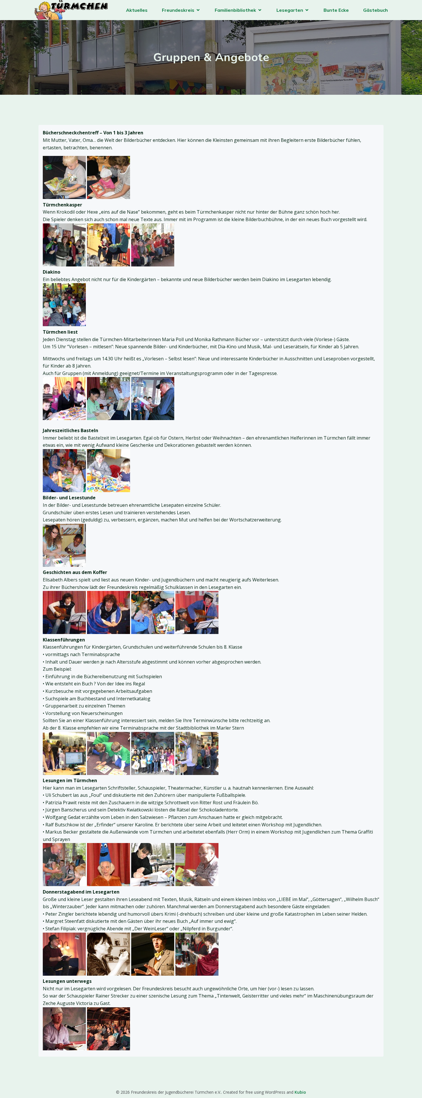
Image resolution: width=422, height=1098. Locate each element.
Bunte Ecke (336, 10)
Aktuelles (137, 10)
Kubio (300, 1092)
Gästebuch (375, 10)
